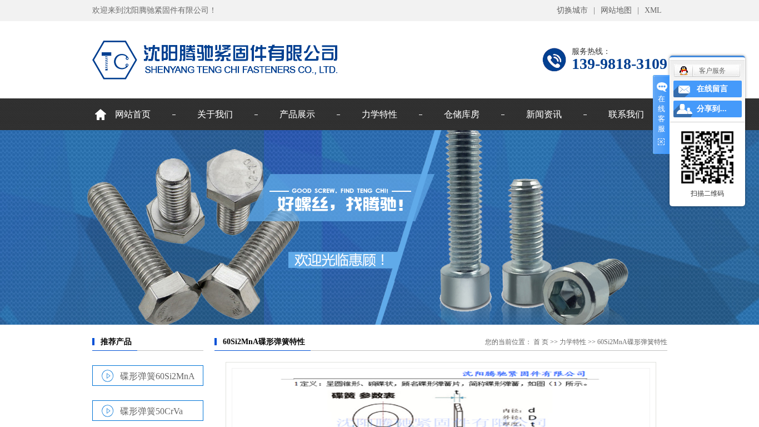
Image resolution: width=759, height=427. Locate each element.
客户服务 (712, 71)
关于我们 (215, 114)
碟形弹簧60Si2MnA (157, 375)
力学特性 (379, 114)
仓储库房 (462, 114)
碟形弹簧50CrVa (151, 410)
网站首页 (133, 114)
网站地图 (616, 10)
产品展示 (297, 114)
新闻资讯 (544, 114)
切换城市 (572, 10)
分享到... (712, 109)
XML (653, 10)
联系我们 (626, 114)
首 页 (540, 342)
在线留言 (712, 89)
